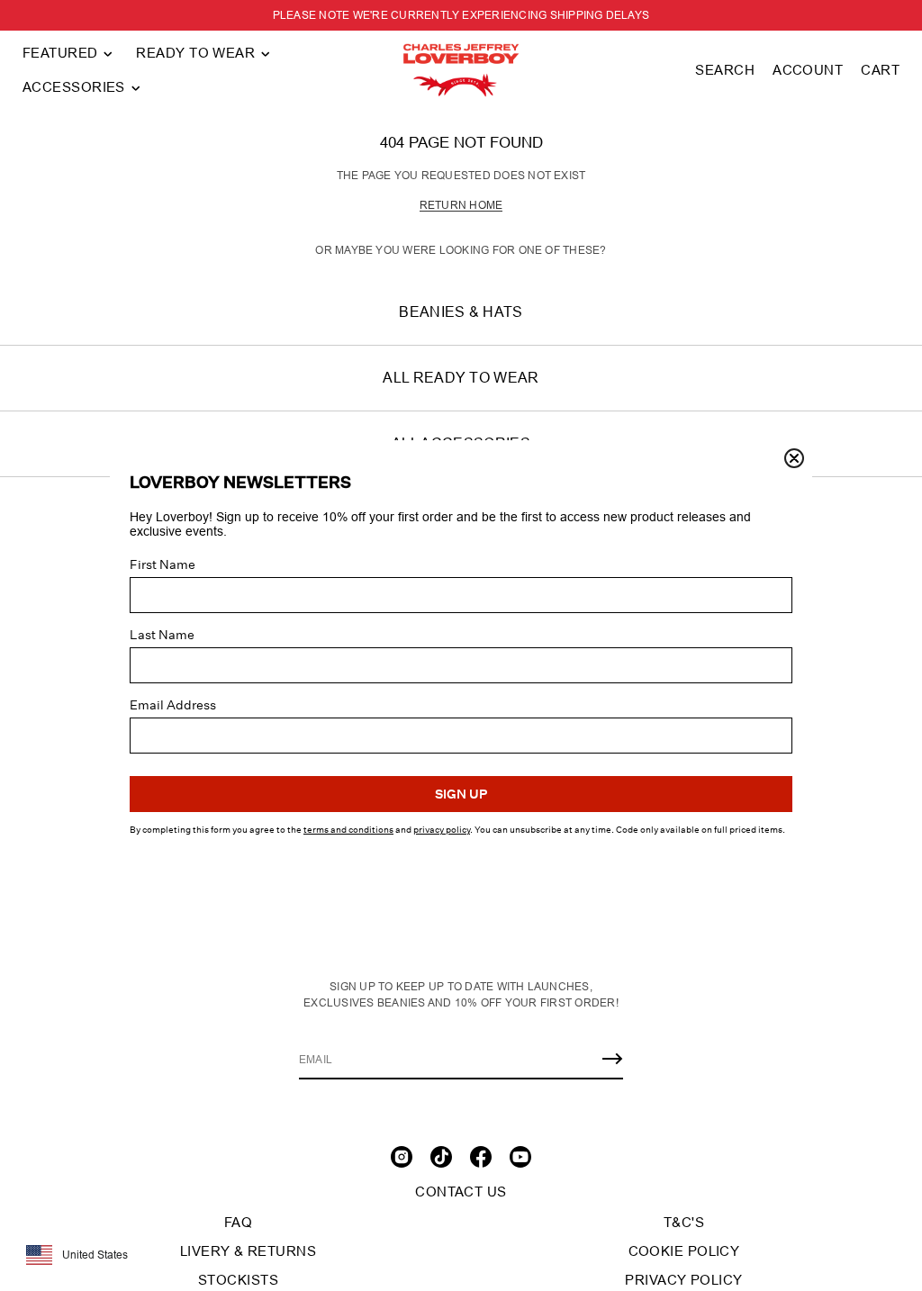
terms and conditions (348, 830)
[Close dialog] (794, 458)
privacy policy (441, 830)
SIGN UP (461, 794)
